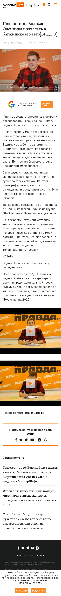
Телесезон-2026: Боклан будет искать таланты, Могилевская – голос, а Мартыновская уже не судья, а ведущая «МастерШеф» (30, 475)
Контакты (22, 555)
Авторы (40, 555)
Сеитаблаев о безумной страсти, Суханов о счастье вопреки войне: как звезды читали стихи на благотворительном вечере (28, 521)
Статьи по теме (13, 457)
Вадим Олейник (34, 412)
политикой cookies (30, 583)
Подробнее (38, 590)
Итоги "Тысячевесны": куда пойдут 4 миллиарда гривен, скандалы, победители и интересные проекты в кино (30, 498)
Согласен (21, 590)
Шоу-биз (32, 5)
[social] (16, 440)
